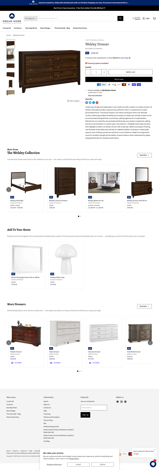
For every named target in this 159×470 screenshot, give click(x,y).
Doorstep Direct (31, 28)
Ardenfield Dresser (134, 352)
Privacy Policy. (74, 458)
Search (46, 401)
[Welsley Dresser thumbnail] (10, 43)
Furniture (17, 28)
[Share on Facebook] (86, 102)
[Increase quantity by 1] (104, 72)
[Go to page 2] (80, 216)
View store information (95, 95)
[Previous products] (8, 189)
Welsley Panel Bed (16, 200)
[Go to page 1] (78, 216)
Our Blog (47, 441)
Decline (102, 464)
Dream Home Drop (80, 28)
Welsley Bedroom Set (96, 200)
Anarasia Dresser (94, 352)
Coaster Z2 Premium (94, 48)
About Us (47, 404)
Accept (78, 464)
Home (8, 35)
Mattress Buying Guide (51, 426)
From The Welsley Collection (94, 40)
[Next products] (150, 189)
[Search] (120, 18)
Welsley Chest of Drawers (58, 200)
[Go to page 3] (81, 371)
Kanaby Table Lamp (57, 277)
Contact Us (47, 408)
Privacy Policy (48, 420)
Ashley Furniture (15, 354)
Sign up (85, 414)
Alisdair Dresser (16, 352)
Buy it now (119, 79)
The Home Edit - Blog (62, 28)
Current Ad (7, 28)
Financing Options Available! (98, 63)
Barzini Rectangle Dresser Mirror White (25, 277)
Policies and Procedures (51, 417)
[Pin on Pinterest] (97, 102)
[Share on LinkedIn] (93, 102)
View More (143, 155)
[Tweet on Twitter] (90, 102)
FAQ (45, 423)
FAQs (45, 411)
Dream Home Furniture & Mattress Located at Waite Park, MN (24, 453)
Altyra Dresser (54, 352)
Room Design (45, 28)
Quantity (88, 67)
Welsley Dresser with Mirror (137, 200)
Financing (47, 414)
